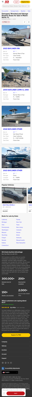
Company (4, 341)
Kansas (18, 232)
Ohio (3, 224)
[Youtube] (11, 363)
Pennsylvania (5, 227)
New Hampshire (20, 242)
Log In (16, 2)
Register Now (25, 2)
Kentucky (19, 237)
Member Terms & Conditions (24, 388)
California (4, 219)
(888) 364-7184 (16, 377)
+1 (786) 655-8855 (6, 377)
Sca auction (5, 11)
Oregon (4, 237)
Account (4, 354)
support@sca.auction (7, 378)
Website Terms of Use (11, 388)
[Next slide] (27, 35)
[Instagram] (3, 363)
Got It (15, 393)
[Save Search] (28, 22)
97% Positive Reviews (8, 304)
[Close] (24, 390)
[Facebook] (6, 363)
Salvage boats (15, 11)
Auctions (4, 350)
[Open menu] (2, 2)
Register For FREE (16, 335)
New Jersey (19, 227)
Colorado (18, 230)
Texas (17, 224)
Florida (18, 219)
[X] (8, 362)
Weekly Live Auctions (8, 295)
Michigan (4, 222)
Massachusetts (20, 240)
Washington (5, 230)
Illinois (18, 235)
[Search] (28, 6)
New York (19, 222)
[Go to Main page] (6, 2)
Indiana (4, 242)
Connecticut (5, 245)
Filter (6, 22)
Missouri (4, 232)
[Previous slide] (4, 35)
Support (4, 358)
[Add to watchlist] (28, 27)
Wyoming (4, 235)
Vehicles (4, 346)
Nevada (4, 240)
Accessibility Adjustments (12, 368)
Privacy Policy (4, 388)
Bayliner (23, 11)
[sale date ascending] (24, 22)
